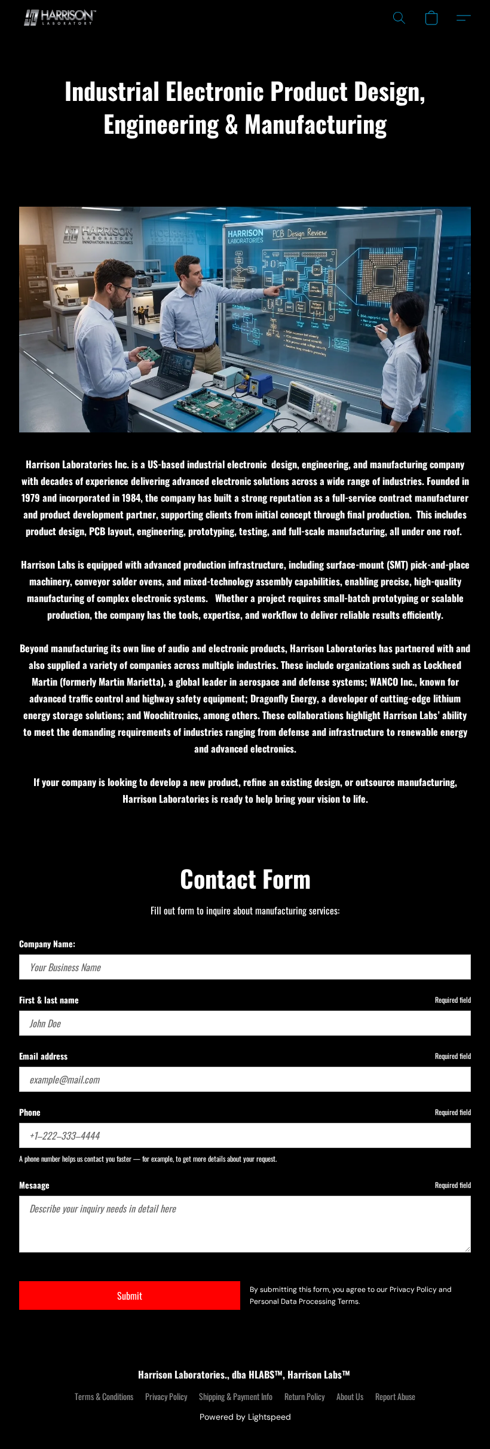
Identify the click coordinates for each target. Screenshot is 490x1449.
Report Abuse (395, 1396)
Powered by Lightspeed (245, 1416)
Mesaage (34, 1185)
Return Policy (304, 1396)
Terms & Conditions (104, 1396)
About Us (349, 1396)
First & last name (49, 1000)
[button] (58, 18)
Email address (43, 1056)
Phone (30, 1112)
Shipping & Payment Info (235, 1396)
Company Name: (47, 944)
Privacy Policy (166, 1396)
